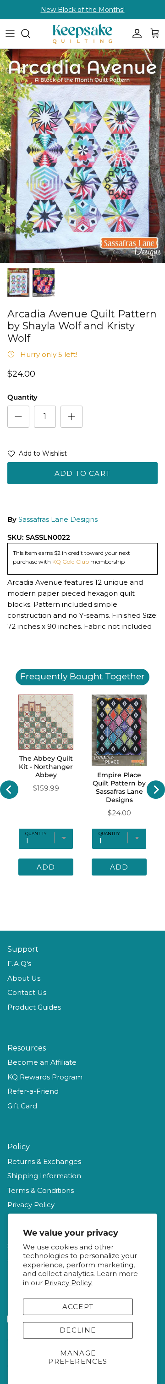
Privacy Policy (31, 1204)
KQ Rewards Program (44, 1077)
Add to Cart (82, 473)
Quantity (22, 397)
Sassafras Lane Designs (58, 519)
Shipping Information (44, 1175)
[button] (37, 455)
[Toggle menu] (10, 33)
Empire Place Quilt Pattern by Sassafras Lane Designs (119, 787)
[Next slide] (156, 789)
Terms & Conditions (40, 1190)
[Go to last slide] (9, 789)
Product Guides (34, 1007)
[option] (82, 156)
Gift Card (22, 1106)
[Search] (30, 33)
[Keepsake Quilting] (82, 34)
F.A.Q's (19, 963)
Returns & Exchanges (44, 1161)
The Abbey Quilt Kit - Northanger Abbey (46, 766)
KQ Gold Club (71, 561)
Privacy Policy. (68, 1282)
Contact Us (26, 992)
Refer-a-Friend (33, 1091)
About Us (23, 978)
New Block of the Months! (83, 10)
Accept (78, 1306)
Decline (78, 1330)
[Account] (135, 33)
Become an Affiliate (42, 1062)
